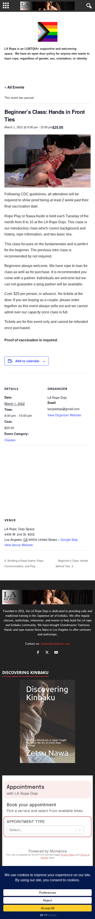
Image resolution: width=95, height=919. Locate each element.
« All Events (14, 87)
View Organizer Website (64, 415)
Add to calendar (27, 361)
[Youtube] (57, 652)
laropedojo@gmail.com (55, 643)
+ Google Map (68, 539)
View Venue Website (18, 545)
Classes (9, 440)
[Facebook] (39, 652)
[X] (48, 652)
